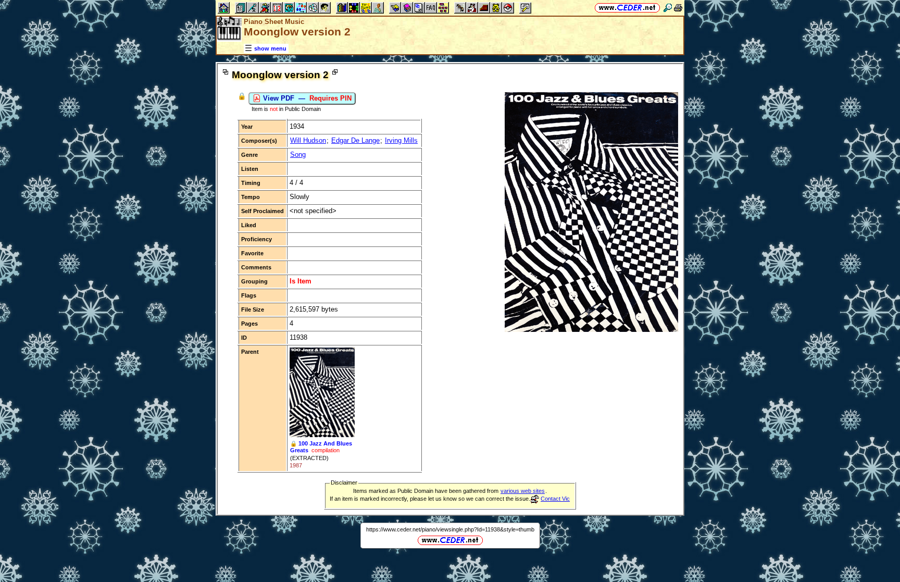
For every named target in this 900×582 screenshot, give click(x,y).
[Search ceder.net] (668, 7)
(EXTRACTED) (309, 458)
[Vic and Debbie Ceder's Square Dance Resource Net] (627, 7)
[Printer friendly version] (678, 7)
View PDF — (306, 98)
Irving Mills (401, 140)
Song (298, 154)
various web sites (523, 491)
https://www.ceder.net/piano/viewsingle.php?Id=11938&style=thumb (450, 529)
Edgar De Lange (355, 140)
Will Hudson (308, 140)
